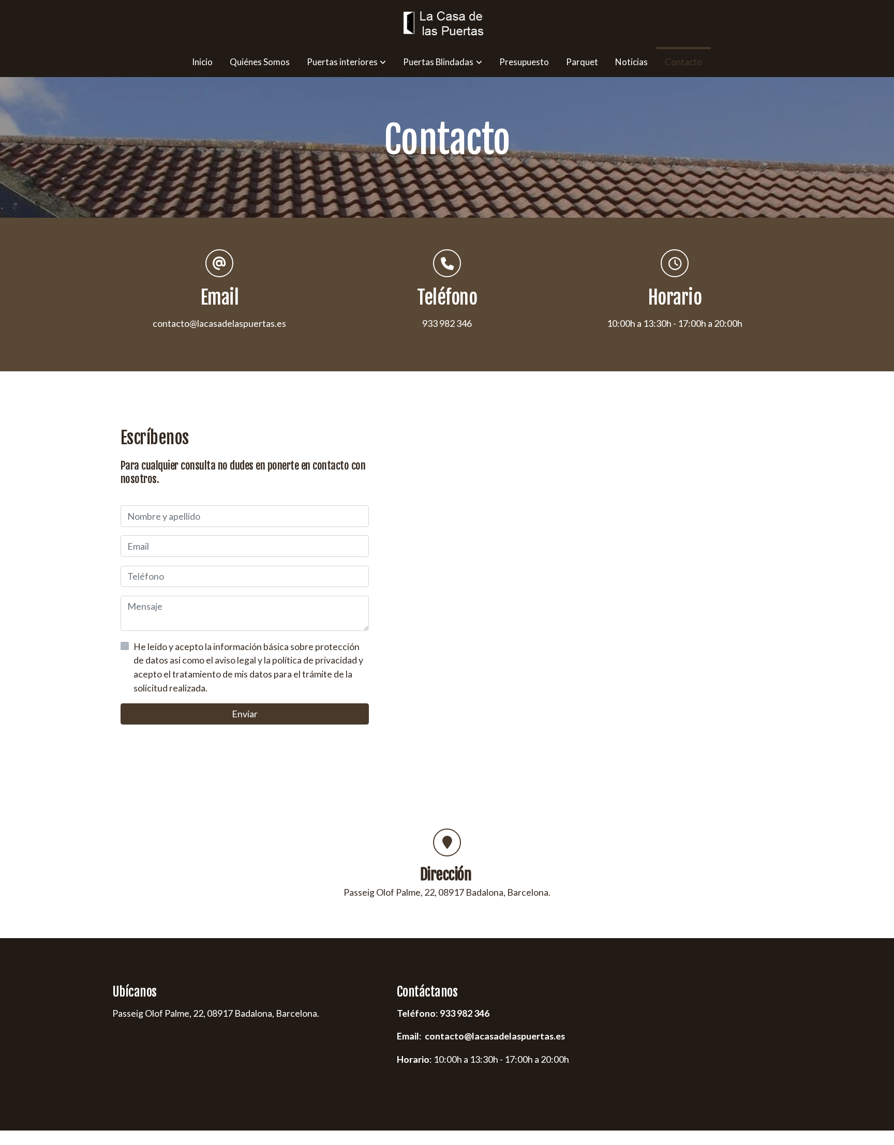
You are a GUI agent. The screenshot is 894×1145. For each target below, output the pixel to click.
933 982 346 (464, 1013)
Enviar (245, 714)
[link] (447, 23)
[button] (346, 62)
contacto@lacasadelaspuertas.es (219, 323)
